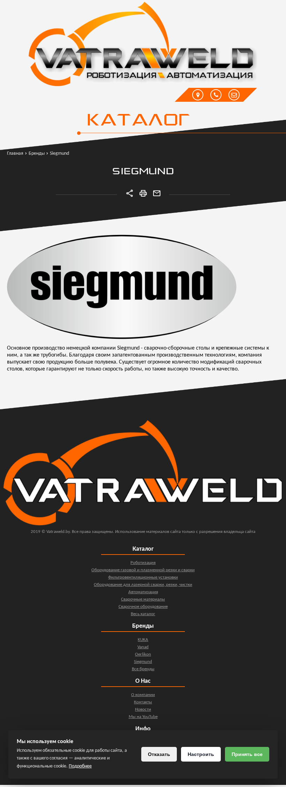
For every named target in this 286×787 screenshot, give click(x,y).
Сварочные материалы (143, 599)
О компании (143, 695)
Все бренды (143, 669)
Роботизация (143, 562)
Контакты (143, 702)
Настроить (201, 754)
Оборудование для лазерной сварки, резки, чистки (143, 584)
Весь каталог (143, 614)
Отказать (159, 754)
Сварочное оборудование (143, 606)
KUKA (143, 639)
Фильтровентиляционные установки (143, 577)
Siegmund (143, 661)
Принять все (247, 754)
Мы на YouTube (143, 717)
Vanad (143, 647)
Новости (143, 709)
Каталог (138, 121)
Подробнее (80, 766)
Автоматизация (143, 592)
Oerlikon (143, 654)
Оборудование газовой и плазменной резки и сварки (143, 570)
